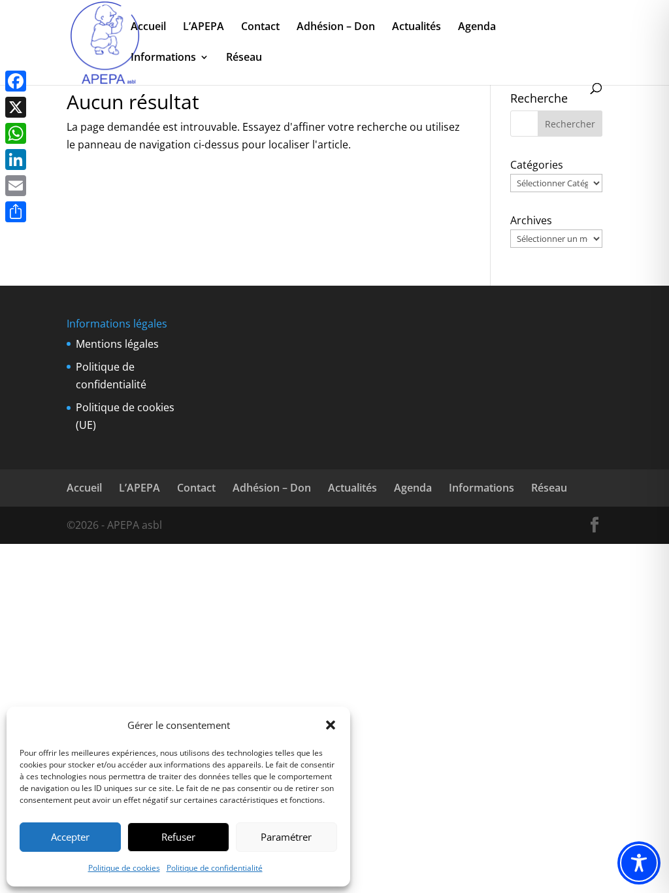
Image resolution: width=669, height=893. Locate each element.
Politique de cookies (124, 867)
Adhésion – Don (336, 27)
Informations (163, 58)
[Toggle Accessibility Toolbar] (639, 863)
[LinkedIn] (16, 159)
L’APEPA (203, 27)
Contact (260, 27)
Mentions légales (117, 344)
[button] (330, 725)
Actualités (416, 27)
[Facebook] (16, 81)
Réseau (244, 58)
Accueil (148, 27)
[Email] (16, 186)
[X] (16, 107)
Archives (531, 220)
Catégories (536, 165)
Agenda (477, 27)
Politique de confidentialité (215, 867)
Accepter (70, 836)
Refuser (178, 836)
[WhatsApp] (16, 133)
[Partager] (16, 212)
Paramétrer (286, 836)
